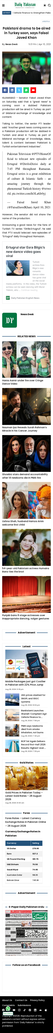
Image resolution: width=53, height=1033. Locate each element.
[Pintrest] (30, 1010)
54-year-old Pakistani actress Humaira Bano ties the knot (25, 570)
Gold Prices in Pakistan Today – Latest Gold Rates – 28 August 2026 (24, 796)
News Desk (11, 44)
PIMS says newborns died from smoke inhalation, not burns (32, 729)
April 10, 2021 (41, 207)
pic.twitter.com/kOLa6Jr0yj (29, 193)
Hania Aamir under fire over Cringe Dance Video (22, 382)
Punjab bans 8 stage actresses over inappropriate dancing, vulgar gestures (25, 617)
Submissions (24, 1005)
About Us (7, 1000)
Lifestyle (46, 21)
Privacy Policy (37, 1000)
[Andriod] (40, 1010)
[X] (19, 90)
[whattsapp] (8, 1008)
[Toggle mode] (45, 5)
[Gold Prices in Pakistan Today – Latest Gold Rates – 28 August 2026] (26, 778)
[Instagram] (19, 1010)
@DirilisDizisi (29, 164)
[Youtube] (14, 1010)
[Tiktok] (24, 1010)
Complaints (8, 1005)
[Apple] (46, 1010)
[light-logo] (25, 5)
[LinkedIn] (12, 90)
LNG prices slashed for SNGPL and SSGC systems (33, 698)
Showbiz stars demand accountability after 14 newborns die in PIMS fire (25, 476)
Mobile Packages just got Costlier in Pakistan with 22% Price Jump (25, 683)
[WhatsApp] (26, 90)
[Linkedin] (35, 1010)
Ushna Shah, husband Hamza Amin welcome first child (23, 523)
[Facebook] (5, 90)
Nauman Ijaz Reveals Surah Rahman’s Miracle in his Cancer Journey (24, 429)
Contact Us (21, 1000)
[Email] (33, 90)
